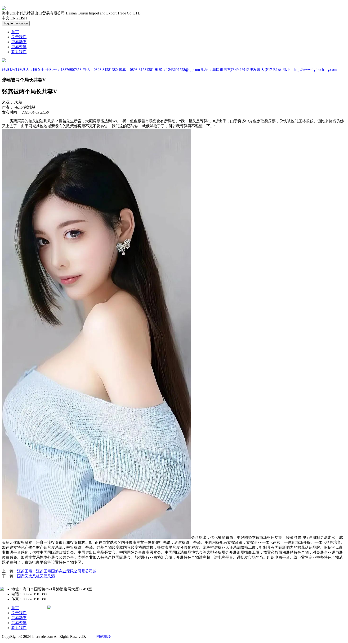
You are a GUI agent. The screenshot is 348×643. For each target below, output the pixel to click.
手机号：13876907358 (63, 70)
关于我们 (19, 37)
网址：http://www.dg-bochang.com (309, 70)
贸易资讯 (19, 47)
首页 (15, 32)
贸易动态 (19, 42)
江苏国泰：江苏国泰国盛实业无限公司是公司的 (57, 571)
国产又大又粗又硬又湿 (36, 576)
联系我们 (19, 52)
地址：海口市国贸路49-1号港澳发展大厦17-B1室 (241, 70)
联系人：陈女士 (31, 70)
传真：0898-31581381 (136, 70)
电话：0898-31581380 (100, 70)
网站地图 (104, 636)
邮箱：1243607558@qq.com (177, 70)
